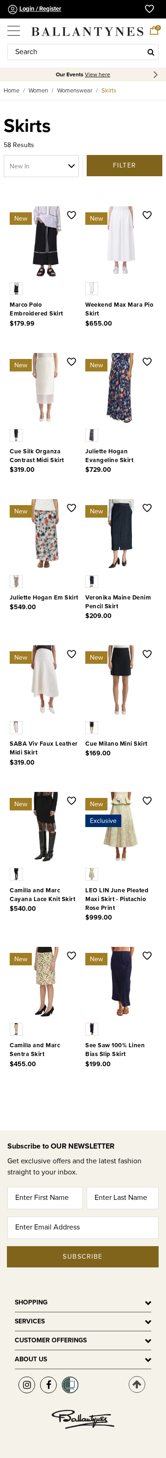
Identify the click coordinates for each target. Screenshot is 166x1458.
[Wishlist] (71, 216)
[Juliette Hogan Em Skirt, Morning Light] (17, 581)
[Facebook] (48, 1385)
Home (11, 90)
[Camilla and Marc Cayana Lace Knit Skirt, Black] (17, 873)
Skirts (108, 90)
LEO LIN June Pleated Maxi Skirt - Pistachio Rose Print (116, 899)
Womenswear (74, 90)
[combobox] (83, 52)
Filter (124, 165)
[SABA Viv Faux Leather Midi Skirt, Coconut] (17, 727)
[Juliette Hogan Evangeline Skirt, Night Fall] (92, 434)
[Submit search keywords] (151, 52)
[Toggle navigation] (14, 27)
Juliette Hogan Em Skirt (44, 597)
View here (97, 74)
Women (38, 90)
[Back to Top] (137, 1384)
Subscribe (83, 1256)
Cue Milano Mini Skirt (116, 744)
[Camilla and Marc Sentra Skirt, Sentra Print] (17, 1028)
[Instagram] (26, 1385)
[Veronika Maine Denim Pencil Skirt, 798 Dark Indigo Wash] (92, 581)
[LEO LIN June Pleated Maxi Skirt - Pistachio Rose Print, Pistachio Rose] (92, 873)
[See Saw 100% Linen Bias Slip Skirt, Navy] (92, 1028)
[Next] (157, 74)
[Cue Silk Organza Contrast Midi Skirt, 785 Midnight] (17, 434)
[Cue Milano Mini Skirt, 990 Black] (92, 727)
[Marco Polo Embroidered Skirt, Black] (17, 288)
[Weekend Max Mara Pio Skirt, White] (92, 288)
